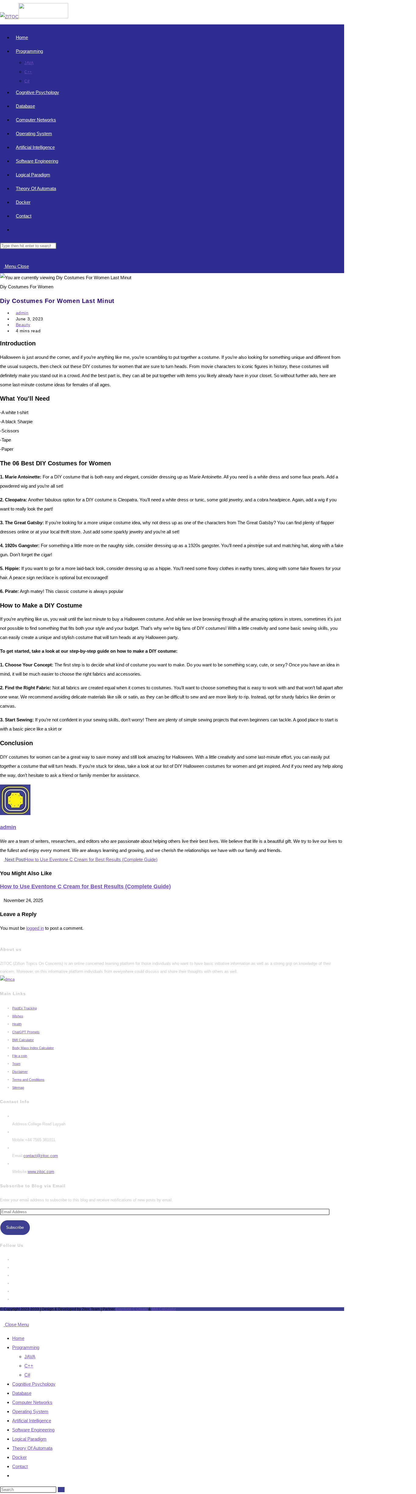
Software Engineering (33, 1429)
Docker (19, 1457)
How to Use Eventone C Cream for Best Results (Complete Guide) (85, 886)
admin (22, 312)
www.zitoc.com (41, 1171)
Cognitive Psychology (33, 1384)
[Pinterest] (13, 1291)
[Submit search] (61, 1489)
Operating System (30, 1411)
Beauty (23, 324)
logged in (35, 928)
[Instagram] (13, 1275)
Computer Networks (32, 1402)
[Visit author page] (15, 813)
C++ (28, 1365)
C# (27, 1374)
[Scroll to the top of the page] (2, 1315)
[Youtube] (13, 1299)
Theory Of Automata (32, 1448)
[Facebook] (13, 1267)
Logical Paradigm (29, 1439)
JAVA (29, 1356)
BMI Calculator (164, 1309)
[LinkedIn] (13, 1283)
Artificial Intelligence (31, 1420)
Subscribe (15, 1227)
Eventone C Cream (132, 1309)
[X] (13, 1259)
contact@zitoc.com (40, 1155)
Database (21, 1393)
